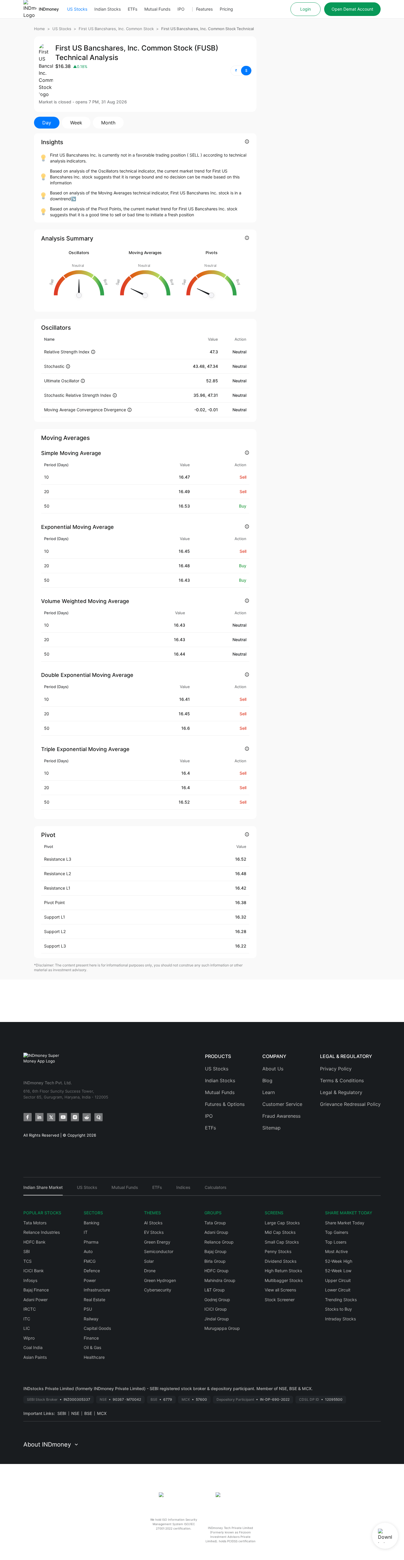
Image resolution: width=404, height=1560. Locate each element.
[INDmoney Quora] (98, 1117)
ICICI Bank (33, 1270)
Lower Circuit (337, 1289)
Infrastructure (97, 1289)
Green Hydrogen (160, 1280)
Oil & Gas (92, 1347)
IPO (181, 9)
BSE (88, 1413)
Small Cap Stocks (282, 1241)
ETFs (132, 9)
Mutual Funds (157, 9)
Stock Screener (280, 1299)
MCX (101, 1413)
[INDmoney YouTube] (63, 1117)
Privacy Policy (336, 1069)
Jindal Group (216, 1318)
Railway (91, 1318)
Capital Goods (97, 1328)
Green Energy (157, 1241)
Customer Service (282, 1104)
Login (305, 9)
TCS (27, 1261)
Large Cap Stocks (282, 1222)
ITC (26, 1318)
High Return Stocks (283, 1270)
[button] (241, 71)
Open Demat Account (352, 9)
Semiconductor (158, 1251)
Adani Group (216, 1232)
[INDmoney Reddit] (87, 1117)
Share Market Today (344, 1222)
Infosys (30, 1280)
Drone (150, 1270)
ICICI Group (215, 1309)
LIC (26, 1328)
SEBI (61, 1413)
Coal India (33, 1347)
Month (108, 123)
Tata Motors (34, 1222)
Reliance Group (219, 1241)
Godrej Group (217, 1299)
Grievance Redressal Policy (350, 1104)
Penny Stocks (278, 1251)
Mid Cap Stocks (280, 1232)
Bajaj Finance (36, 1289)
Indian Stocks (107, 9)
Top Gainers (336, 1232)
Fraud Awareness (281, 1116)
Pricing (226, 9)
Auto (88, 1251)
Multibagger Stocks (284, 1280)
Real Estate (94, 1299)
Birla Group (215, 1261)
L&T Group (214, 1289)
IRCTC (29, 1309)
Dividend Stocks (280, 1261)
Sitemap (271, 1128)
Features (204, 9)
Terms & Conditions (342, 1080)
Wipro (29, 1337)
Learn (268, 1092)
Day (46, 123)
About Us (272, 1069)
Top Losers (335, 1241)
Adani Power (35, 1299)
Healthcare (94, 1357)
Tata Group (215, 1222)
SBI (26, 1251)
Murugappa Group (222, 1328)
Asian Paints (35, 1357)
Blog (267, 1080)
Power (90, 1280)
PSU (88, 1309)
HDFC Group (216, 1270)
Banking (91, 1222)
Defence (92, 1270)
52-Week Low (338, 1270)
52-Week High (338, 1261)
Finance (91, 1337)
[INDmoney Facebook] (27, 1117)
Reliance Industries (41, 1232)
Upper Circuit (338, 1280)
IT (86, 1232)
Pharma (91, 1241)
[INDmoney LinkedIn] (39, 1117)
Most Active (336, 1251)
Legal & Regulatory (341, 1092)
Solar (149, 1261)
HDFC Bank (34, 1241)
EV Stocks (154, 1232)
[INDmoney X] (51, 1117)
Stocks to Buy (338, 1309)
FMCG (90, 1261)
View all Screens (280, 1289)
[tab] (43, 1189)
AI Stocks (153, 1222)
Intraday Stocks (340, 1318)
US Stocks (77, 9)
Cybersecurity (157, 1289)
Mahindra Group (219, 1280)
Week (76, 123)
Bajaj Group (215, 1251)
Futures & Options (225, 1104)
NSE (75, 1413)
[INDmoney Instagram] (75, 1117)
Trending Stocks (341, 1299)
